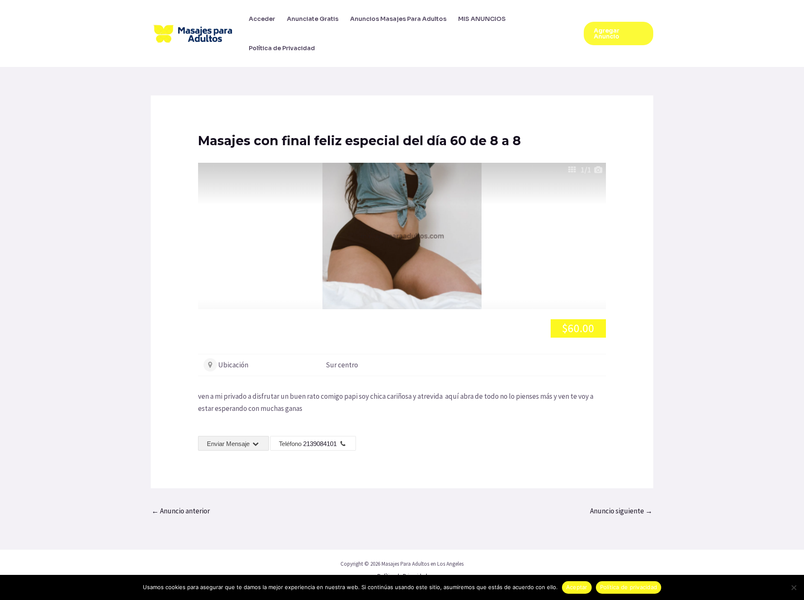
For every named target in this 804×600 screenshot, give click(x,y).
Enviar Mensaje (229, 443)
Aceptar (577, 587)
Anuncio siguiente (621, 510)
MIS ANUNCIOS (482, 19)
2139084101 (320, 443)
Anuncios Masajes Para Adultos (398, 19)
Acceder (262, 19)
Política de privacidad (628, 587)
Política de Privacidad (282, 48)
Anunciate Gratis (312, 19)
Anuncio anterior (181, 510)
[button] (618, 33)
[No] (793, 587)
